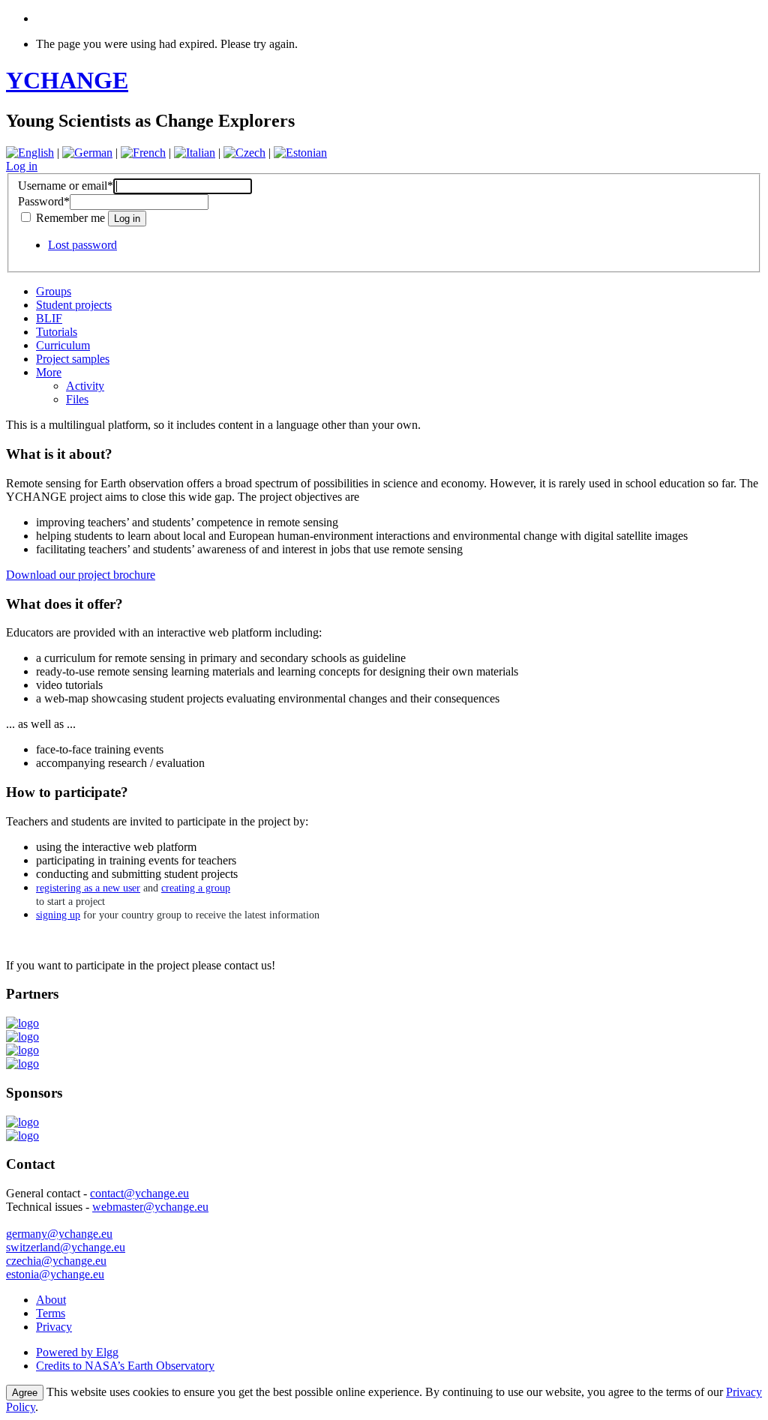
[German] (87, 152)
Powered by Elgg (77, 1352)
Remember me (70, 217)
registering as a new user (88, 888)
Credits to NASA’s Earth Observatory (125, 1365)
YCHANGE (67, 80)
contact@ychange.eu (139, 1193)
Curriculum (63, 345)
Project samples (73, 358)
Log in (22, 166)
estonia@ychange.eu (55, 1274)
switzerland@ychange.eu (65, 1247)
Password (44, 201)
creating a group (195, 888)
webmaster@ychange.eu (150, 1206)
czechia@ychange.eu (56, 1260)
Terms (50, 1313)
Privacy (54, 1326)
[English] (30, 152)
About (51, 1299)
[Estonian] (300, 152)
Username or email (65, 185)
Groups (53, 291)
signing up (58, 915)
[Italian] (194, 152)
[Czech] (245, 152)
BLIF (49, 318)
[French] (143, 152)
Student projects (74, 304)
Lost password (82, 244)
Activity (85, 385)
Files (77, 399)
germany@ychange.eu (59, 1233)
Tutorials (56, 331)
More (49, 372)
